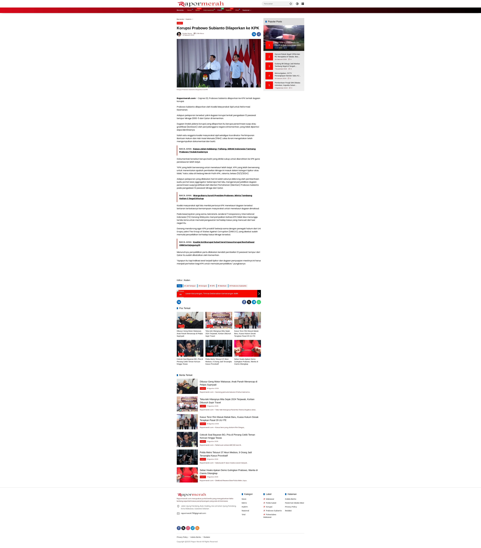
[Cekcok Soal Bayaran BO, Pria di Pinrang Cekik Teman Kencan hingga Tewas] (190, 348)
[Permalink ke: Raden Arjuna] (180, 34)
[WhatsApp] (259, 302)
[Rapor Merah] (202, 3)
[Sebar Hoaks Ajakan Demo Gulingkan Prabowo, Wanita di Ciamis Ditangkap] (247, 348)
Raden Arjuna (187, 33)
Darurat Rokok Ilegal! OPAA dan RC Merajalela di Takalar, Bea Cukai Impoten (287, 55)
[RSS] (197, 528)
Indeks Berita (290, 499)
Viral (243, 514)
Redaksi (288, 510)
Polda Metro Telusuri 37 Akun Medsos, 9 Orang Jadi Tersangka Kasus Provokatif (218, 361)
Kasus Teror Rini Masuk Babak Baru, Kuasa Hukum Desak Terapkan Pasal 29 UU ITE (246, 333)
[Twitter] (249, 302)
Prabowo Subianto (239, 286)
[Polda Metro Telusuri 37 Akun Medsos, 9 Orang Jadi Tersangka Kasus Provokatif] (218, 348)
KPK (213, 286)
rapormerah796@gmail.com (193, 513)
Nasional (245, 510)
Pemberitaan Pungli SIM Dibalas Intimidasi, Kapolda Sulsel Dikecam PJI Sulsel (287, 84)
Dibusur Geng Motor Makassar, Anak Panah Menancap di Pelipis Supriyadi (190, 333)
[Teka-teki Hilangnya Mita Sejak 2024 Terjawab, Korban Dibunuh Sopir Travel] (218, 320)
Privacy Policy (291, 507)
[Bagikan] (259, 34)
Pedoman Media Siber (294, 503)
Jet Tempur (191, 286)
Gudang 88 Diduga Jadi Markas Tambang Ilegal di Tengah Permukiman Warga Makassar (287, 65)
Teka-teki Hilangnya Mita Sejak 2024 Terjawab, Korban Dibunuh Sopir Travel (218, 333)
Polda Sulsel (271, 503)
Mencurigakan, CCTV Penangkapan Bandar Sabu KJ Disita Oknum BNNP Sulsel (287, 74)
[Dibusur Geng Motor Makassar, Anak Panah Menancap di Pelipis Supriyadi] (190, 320)
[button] (290, 4)
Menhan (223, 286)
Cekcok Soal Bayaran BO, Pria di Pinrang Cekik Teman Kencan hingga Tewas (190, 361)
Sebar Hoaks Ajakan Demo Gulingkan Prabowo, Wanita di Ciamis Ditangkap (246, 361)
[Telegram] (254, 302)
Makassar (270, 499)
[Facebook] (244, 302)
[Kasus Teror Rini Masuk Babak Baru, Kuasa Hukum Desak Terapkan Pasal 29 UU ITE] (247, 320)
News (244, 499)
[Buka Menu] (302, 3)
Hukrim (179, 23)
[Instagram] (188, 528)
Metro (244, 503)
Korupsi (204, 286)
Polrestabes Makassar (269, 515)
